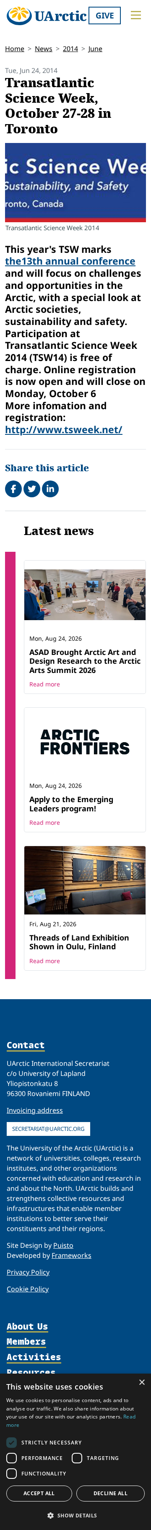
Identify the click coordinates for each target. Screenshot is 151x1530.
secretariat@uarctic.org (48, 1129)
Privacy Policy (28, 1272)
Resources (31, 1373)
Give (105, 15)
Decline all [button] (111, 1493)
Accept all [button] (39, 1493)
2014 (70, 48)
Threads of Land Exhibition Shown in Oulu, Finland (79, 942)
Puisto (63, 1245)
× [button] (141, 1382)
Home (14, 48)
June (95, 48)
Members (26, 1342)
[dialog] (75, 1452)
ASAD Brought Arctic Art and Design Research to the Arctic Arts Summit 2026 (85, 661)
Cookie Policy (28, 1289)
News (43, 48)
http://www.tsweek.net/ (63, 429)
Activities (34, 1357)
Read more (44, 684)
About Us (27, 1327)
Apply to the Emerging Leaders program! (71, 803)
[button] (75, 1515)
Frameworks (71, 1255)
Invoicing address (35, 1110)
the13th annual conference (70, 261)
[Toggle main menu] (136, 15)
